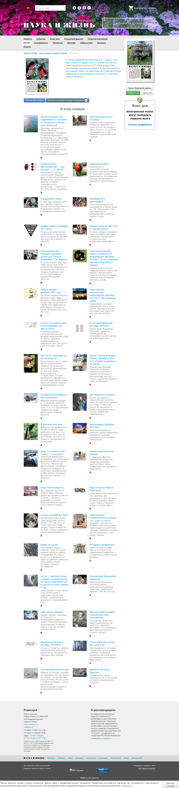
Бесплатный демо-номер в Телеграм (66, 100)
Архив (26, 42)
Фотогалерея (115, 758)
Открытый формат (73, 38)
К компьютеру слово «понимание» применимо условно (90, 66)
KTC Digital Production (147, 768)
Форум (27, 46)
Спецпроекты (41, 42)
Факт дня (55, 38)
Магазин (71, 42)
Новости (27, 38)
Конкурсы (79, 758)
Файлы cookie (137, 758)
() (140, 7)
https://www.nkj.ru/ (31, 724)
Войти (152, 7)
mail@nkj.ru (28, 727)
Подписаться (133, 93)
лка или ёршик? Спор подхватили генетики (91, 64)
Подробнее (126, 785)
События (40, 38)
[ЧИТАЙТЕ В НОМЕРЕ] (140, 33)
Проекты (61, 758)
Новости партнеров (97, 38)
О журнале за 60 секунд (129, 23)
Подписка (58, 42)
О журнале (103, 758)
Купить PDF (147, 93)
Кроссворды (91, 758)
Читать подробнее (140, 124)
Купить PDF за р (35, 100)
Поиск (126, 758)
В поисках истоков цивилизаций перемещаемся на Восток (93, 72)
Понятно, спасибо (170, 784)
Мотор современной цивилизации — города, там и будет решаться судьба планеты (91, 61)
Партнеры (51, 758)
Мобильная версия (89, 777)
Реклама (101, 42)
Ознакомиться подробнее (101, 738)
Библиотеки (86, 42)
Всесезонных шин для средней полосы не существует (92, 69)
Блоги (70, 758)
